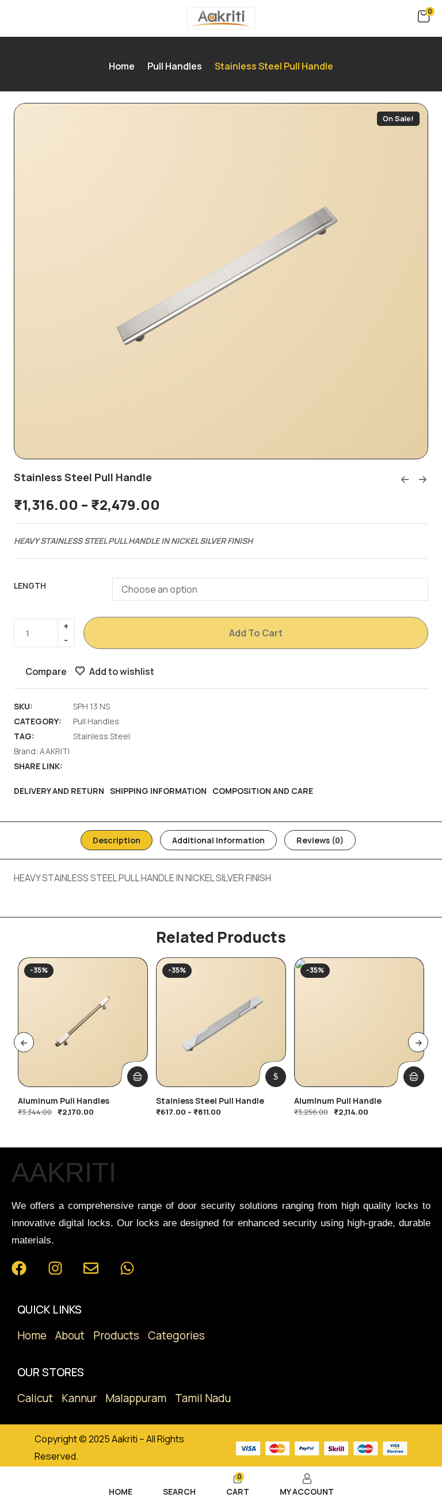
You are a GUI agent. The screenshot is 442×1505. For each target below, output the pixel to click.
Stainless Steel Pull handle (210, 1100)
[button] (423, 17)
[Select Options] (275, 1076)
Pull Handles (174, 66)
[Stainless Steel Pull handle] (221, 1022)
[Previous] (24, 1042)
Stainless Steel (101, 736)
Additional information (218, 840)
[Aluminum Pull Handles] (82, 1022)
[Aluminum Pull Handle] (359, 1022)
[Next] (418, 1042)
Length (30, 585)
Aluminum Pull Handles (63, 1100)
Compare (46, 671)
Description (116, 840)
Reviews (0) (320, 840)
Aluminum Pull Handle (338, 1100)
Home (122, 66)
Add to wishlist (121, 671)
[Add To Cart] (137, 1076)
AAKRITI (55, 751)
